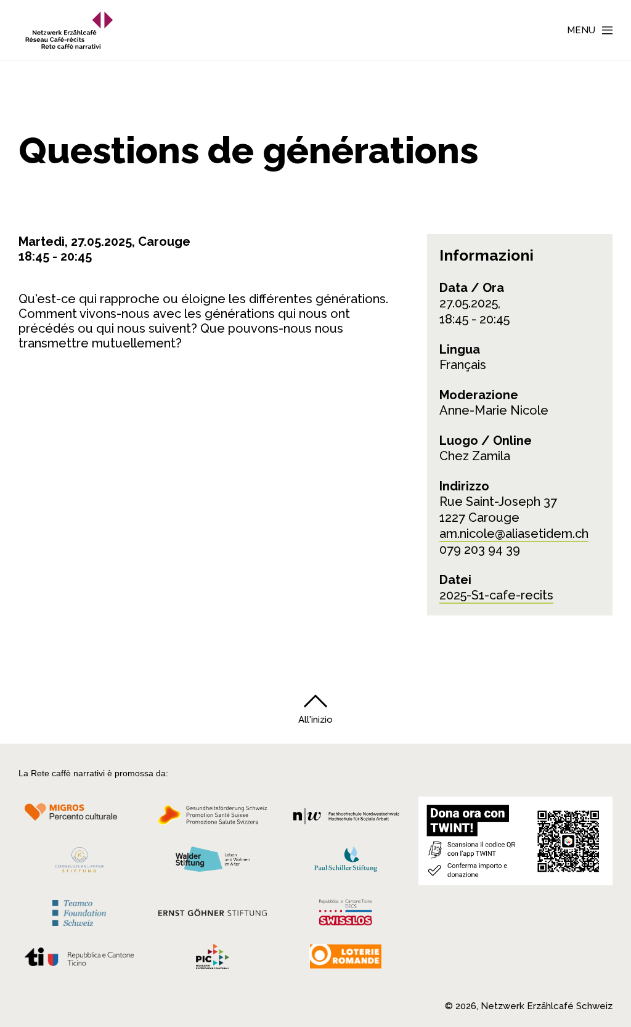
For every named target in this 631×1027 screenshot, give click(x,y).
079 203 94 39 (479, 549)
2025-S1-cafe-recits (496, 595)
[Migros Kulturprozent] (79, 819)
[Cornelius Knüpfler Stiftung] (79, 863)
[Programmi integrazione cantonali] (212, 959)
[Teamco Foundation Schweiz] (79, 911)
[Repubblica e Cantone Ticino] (79, 960)
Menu (581, 30)
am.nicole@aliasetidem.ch (513, 533)
